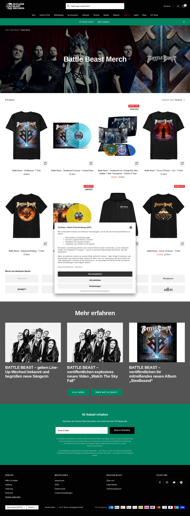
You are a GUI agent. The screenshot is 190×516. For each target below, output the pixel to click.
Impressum (59, 480)
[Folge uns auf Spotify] (181, 482)
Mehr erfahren (103, 22)
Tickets (96, 15)
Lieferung (9, 489)
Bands (106, 15)
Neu (33, 15)
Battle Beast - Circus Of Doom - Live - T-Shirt (164, 170)
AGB (57, 485)
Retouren (9, 493)
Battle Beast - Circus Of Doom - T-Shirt (163, 251)
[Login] (178, 6)
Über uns (110, 480)
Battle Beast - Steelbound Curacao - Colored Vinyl (72, 170)
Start (7, 30)
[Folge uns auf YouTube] (174, 482)
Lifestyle (85, 15)
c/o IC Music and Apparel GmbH (71, 507)
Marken (116, 15)
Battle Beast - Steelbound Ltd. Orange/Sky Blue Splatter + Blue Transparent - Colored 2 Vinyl (118, 172)
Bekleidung (58, 15)
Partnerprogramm (114, 489)
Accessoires (72, 15)
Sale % (127, 15)
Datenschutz (60, 489)
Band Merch (14, 30)
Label (136, 15)
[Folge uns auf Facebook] (160, 482)
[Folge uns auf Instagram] (167, 482)
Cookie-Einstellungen (64, 493)
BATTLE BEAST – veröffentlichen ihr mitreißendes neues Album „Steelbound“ (152, 374)
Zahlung (8, 485)
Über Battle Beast (107, 392)
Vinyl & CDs (45, 15)
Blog (144, 15)
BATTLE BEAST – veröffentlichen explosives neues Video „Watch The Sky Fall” (92, 374)
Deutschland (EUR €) (15, 507)
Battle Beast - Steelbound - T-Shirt (26, 170)
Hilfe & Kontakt (11, 480)
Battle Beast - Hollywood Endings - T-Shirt (26, 251)
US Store (154, 15)
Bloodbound (168, 278)
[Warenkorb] (183, 6)
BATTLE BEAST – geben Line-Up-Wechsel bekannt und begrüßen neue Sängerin (31, 371)
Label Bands (112, 485)
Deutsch (167, 6)
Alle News (78, 392)
